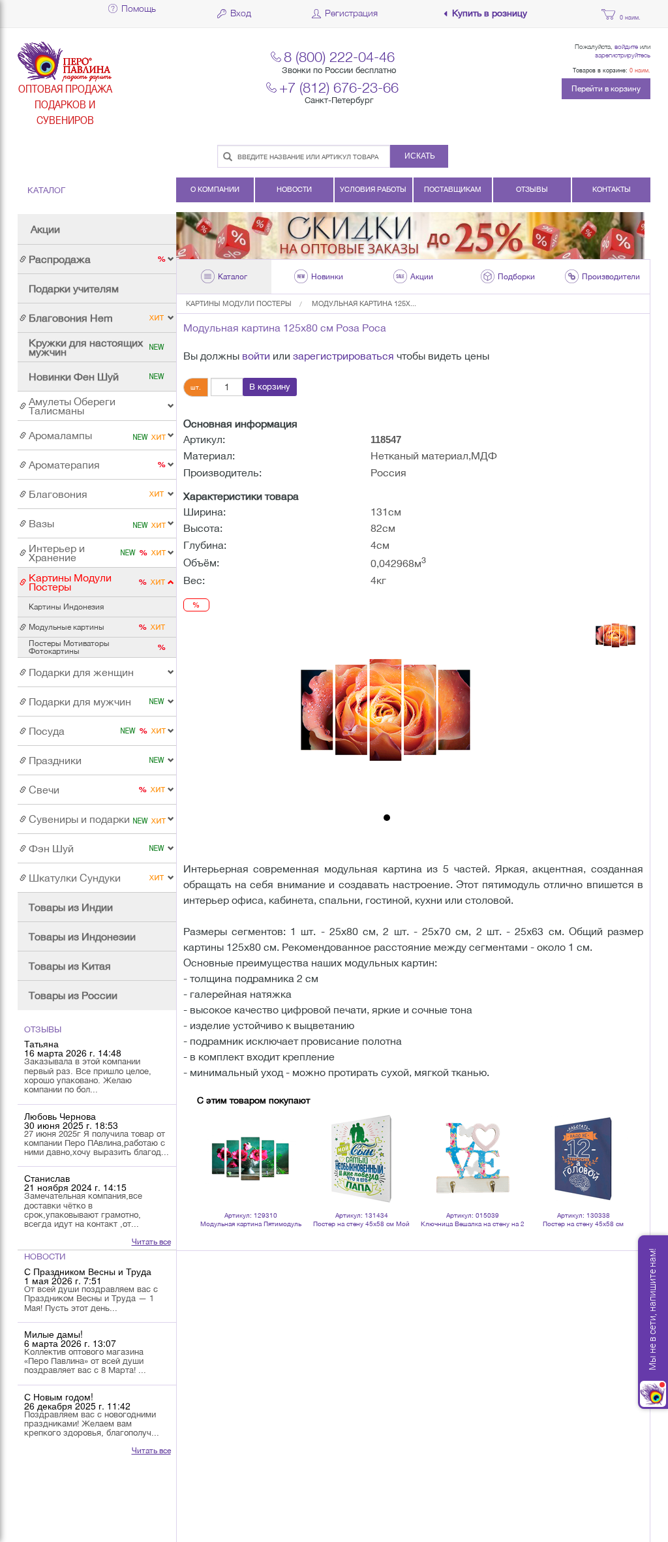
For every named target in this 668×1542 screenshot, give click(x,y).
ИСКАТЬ (419, 156)
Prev (214, 1142)
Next (612, 1142)
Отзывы (532, 189)
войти (256, 356)
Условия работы (373, 189)
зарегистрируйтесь (622, 55)
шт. (195, 387)
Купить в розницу (489, 13)
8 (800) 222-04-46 (339, 56)
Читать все (151, 1241)
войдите (626, 46)
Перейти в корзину (606, 88)
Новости (294, 189)
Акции (45, 229)
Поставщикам (452, 189)
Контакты (611, 189)
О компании (214, 189)
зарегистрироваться (343, 356)
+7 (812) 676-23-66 (339, 87)
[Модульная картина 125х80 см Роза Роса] (387, 711)
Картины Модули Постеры (239, 303)
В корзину (269, 387)
